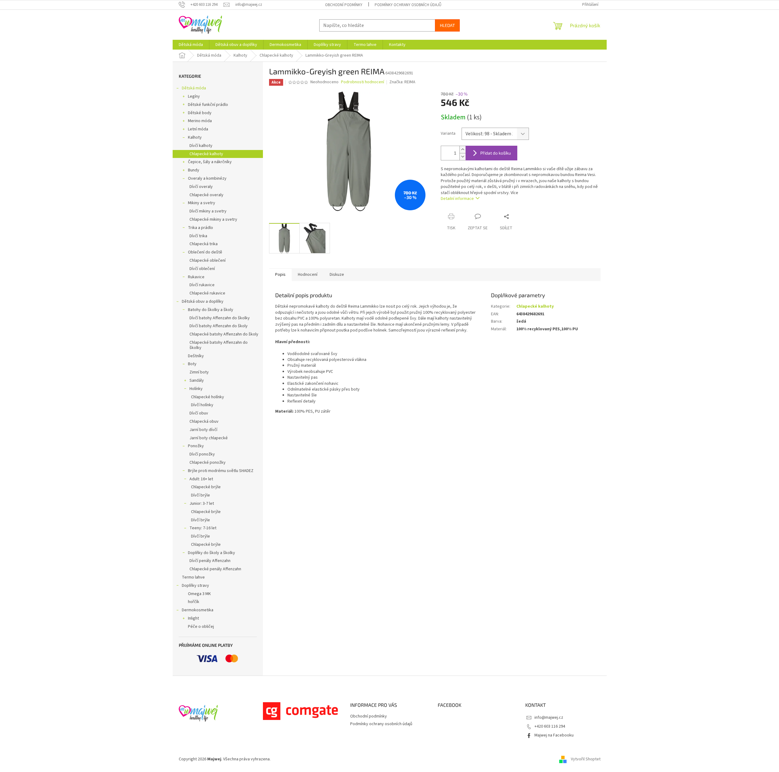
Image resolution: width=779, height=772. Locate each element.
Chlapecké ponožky (207, 462)
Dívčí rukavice (202, 285)
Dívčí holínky (202, 405)
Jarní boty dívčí (203, 430)
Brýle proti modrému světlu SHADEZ (220, 471)
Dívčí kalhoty (200, 146)
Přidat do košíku (495, 153)
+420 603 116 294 (549, 726)
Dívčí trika (198, 236)
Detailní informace (457, 199)
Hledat (447, 25)
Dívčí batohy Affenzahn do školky (219, 318)
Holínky (196, 389)
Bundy (193, 170)
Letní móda (198, 129)
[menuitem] (191, 45)
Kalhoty (195, 137)
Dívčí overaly (201, 187)
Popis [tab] (280, 275)
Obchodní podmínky (343, 5)
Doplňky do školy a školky (211, 553)
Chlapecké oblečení (207, 260)
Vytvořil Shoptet (586, 759)
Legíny (194, 96)
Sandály (196, 380)
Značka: (402, 82)
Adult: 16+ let (201, 479)
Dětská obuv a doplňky (202, 301)
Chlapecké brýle (206, 487)
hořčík (193, 602)
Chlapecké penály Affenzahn (215, 569)
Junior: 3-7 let (201, 503)
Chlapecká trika (203, 244)
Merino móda (200, 121)
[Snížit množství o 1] (462, 156)
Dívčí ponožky (202, 454)
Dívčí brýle (200, 495)
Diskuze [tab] (337, 275)
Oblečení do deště (205, 252)
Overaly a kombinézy (207, 178)
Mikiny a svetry (201, 203)
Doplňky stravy (195, 586)
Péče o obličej (201, 627)
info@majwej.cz (548, 717)
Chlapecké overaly (206, 195)
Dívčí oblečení (202, 269)
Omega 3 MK (199, 594)
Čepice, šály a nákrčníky (210, 162)
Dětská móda (194, 88)
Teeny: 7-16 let (202, 528)
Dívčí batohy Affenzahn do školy (218, 326)
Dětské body (200, 113)
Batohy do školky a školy (210, 310)
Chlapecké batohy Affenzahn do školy (223, 334)
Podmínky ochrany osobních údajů (408, 5)
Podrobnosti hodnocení (362, 82)
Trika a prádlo (200, 228)
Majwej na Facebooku (554, 735)
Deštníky (196, 356)
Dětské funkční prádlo (208, 105)
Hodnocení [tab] (307, 275)
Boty (192, 364)
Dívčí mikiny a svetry (208, 211)
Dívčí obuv (198, 413)
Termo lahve (193, 577)
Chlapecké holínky (207, 397)
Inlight (193, 618)
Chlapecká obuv (204, 421)
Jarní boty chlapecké (208, 438)
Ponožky (196, 446)
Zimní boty (199, 372)
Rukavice (196, 277)
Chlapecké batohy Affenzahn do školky (218, 345)
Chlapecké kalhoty (206, 154)
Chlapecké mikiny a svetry (213, 219)
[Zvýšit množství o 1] (462, 149)
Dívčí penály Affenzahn (209, 561)
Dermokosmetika (197, 610)
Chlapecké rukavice (207, 293)
